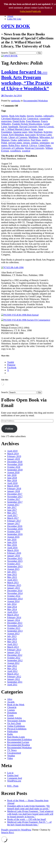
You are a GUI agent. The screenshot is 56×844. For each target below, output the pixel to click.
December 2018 (14, 461)
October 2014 (13, 596)
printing (34, 142)
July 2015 (11, 572)
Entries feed (12, 775)
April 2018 (12, 483)
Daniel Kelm (19, 121)
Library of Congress (17, 137)
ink (2, 129)
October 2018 (13, 467)
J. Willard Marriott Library (17, 129)
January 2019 (13, 459)
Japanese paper (20, 132)
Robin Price (14, 145)
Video (10, 758)
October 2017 (13, 499)
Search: (4, 52)
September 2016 (15, 534)
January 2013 (13, 652)
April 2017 (12, 515)
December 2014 (14, 590)
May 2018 (12, 480)
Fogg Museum (33, 121)
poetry (45, 140)
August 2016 (13, 537)
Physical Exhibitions (16, 728)
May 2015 (12, 577)
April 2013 (12, 644)
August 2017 (13, 504)
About (10, 16)
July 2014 (11, 604)
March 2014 (13, 614)
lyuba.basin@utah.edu (30, 11)
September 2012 (15, 660)
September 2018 (15, 469)
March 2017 (13, 518)
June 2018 (12, 478)
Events (10, 715)
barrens (4, 116)
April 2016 (12, 547)
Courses (11, 710)
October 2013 (13, 628)
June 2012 (12, 666)
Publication (12, 731)
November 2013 (15, 625)
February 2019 (14, 456)
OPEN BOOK (15, 26)
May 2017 (12, 512)
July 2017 (11, 507)
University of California (12, 148)
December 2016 (14, 526)
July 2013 (11, 636)
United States (44, 145)
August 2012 (13, 663)
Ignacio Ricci (7, 832)
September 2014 (15, 598)
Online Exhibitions (16, 726)
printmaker (45, 142)
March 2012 (13, 674)
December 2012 (14, 655)
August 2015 (13, 569)
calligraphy (48, 116)
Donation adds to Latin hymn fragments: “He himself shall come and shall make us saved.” (28, 807)
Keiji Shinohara (16, 134)
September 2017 (15, 502)
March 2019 (13, 453)
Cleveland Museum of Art (13, 118)
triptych (24, 145)
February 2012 (14, 676)
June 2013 (12, 639)
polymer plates (15, 142)
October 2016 (13, 531)
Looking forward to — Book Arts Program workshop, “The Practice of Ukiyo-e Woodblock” (26, 80)
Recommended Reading (18, 745)
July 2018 (11, 475)
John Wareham (35, 132)
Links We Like (14, 19)
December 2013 (14, 623)
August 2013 (13, 633)
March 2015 (13, 582)
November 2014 (15, 593)
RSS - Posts (12, 786)
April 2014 (12, 612)
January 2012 (13, 679)
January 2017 (13, 523)
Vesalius (11, 755)
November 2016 (15, 529)
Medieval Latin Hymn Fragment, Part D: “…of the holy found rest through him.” (29, 823)
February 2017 (14, 520)
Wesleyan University (34, 148)
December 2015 (14, 558)
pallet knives (24, 140)
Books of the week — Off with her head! (26, 819)
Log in (10, 772)
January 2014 (13, 620)
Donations (12, 712)
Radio (10, 734)
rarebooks (15, 100)
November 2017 (15, 496)
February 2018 (14, 488)
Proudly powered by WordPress (16, 829)
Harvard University (28, 126)
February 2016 (14, 553)
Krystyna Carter (44, 134)
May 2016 (12, 545)
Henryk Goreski (46, 126)
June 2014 (12, 606)
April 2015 (12, 580)
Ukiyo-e (33, 145)
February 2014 (14, 617)
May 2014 (12, 609)
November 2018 (15, 464)
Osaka (14, 140)
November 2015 (15, 561)
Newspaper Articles (16, 720)
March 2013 (13, 647)
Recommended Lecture (18, 742)
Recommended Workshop (35, 100)
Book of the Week (15, 704)
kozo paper (30, 134)
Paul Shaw (36, 140)
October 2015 (13, 563)
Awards (10, 702)
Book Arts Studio (17, 116)
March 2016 (13, 550)
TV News (12, 750)
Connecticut (32, 118)
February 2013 (14, 649)
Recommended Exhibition (19, 739)
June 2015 (12, 574)
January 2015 (13, 588)
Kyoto (4, 137)
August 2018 (13, 472)
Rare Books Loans (16, 737)
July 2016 (11, 539)
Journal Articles (14, 718)
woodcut (26, 150)
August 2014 (13, 601)
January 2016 (13, 555)
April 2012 (12, 671)
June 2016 (12, 542)
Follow (9, 428)
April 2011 (12, 684)
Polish (4, 142)
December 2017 (14, 494)
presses (26, 142)
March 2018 (13, 486)
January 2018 (13, 491)
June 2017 (12, 510)
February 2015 (14, 585)
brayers (30, 116)
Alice (9, 699)
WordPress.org (14, 781)
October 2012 (13, 657)
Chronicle (11, 707)
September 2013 (15, 631)
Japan (34, 129)
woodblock (15, 150)
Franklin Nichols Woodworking (27, 124)
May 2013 (12, 641)
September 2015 (15, 566)
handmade (13, 126)
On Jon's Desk (14, 723)
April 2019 (12, 451)
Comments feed (14, 778)
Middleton (33, 137)
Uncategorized (14, 753)
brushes (38, 116)
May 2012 (12, 668)
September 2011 (14, 682)
